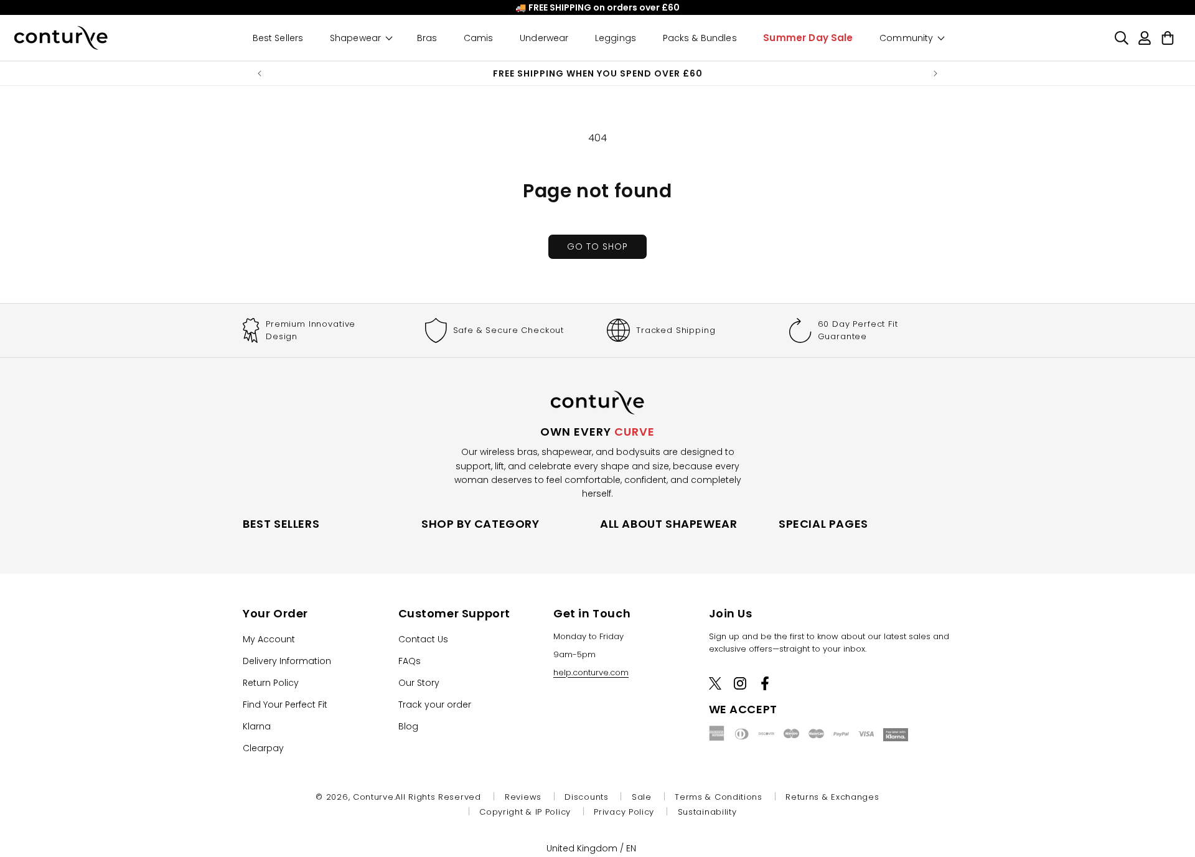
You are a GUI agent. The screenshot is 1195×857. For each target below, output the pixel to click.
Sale (642, 797)
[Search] (1121, 37)
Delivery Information (287, 661)
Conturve (373, 797)
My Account (269, 639)
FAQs (409, 661)
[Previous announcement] (259, 73)
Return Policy (271, 683)
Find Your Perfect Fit (285, 704)
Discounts (586, 797)
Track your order (434, 704)
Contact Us (423, 639)
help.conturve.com (591, 672)
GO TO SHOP (597, 246)
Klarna (257, 726)
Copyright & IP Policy (525, 812)
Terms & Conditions (718, 797)
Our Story (418, 683)
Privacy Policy (624, 812)
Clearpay (263, 748)
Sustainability (707, 812)
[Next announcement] (935, 73)
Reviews (523, 797)
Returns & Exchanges (832, 797)
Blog (408, 726)
